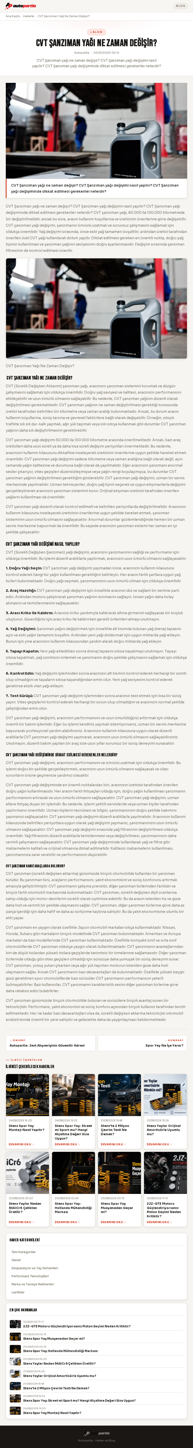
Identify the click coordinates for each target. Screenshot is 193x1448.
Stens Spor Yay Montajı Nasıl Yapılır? (52, 1413)
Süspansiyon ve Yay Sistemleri (35, 1268)
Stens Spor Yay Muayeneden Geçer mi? (54, 1338)
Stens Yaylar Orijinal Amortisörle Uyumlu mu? (59, 1376)
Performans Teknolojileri (30, 1276)
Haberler (28, 16)
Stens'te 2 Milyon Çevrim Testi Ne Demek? (56, 1388)
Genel (16, 1260)
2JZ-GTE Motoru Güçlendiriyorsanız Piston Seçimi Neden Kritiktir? (77, 1326)
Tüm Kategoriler (24, 1252)
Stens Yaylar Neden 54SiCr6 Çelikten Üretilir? (59, 1363)
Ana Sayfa (13, 16)
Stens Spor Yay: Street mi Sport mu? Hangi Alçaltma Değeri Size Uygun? (79, 1400)
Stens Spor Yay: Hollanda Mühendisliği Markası (60, 1351)
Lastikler (18, 1292)
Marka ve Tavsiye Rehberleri (33, 1284)
